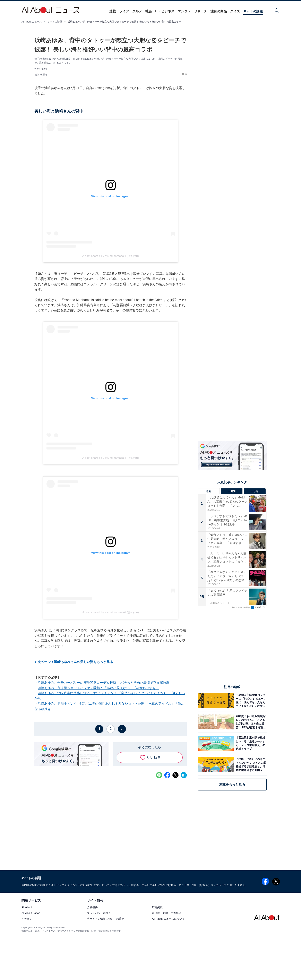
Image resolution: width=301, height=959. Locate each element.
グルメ (137, 11)
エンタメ (184, 11)
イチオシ (27, 919)
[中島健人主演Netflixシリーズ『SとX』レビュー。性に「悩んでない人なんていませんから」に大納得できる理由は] (250, 700)
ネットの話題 (253, 11)
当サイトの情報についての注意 (105, 919)
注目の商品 (218, 11)
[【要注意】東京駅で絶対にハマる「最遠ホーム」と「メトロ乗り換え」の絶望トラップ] (250, 743)
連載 (112, 11)
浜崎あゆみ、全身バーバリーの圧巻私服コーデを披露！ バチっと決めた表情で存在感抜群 (104, 682)
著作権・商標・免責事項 (166, 913)
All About (27, 907)
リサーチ (200, 11)
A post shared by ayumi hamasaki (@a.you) (110, 255)
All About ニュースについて (168, 919)
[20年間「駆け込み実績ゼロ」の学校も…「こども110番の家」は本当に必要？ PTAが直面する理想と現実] (250, 721)
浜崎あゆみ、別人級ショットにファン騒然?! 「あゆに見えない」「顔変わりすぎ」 (98, 688)
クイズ (235, 11)
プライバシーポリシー (100, 913)
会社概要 (92, 907)
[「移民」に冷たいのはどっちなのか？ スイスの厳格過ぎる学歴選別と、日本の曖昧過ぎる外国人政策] (250, 764)
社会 (148, 11)
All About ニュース (32, 21)
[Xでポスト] (175, 775)
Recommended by (241, 607)
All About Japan (31, 913)
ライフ (124, 11)
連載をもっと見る (232, 784)
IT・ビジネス (164, 11)
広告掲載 (157, 907)
